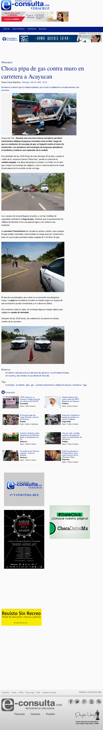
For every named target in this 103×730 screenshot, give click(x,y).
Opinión (31, 28)
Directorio (5, 693)
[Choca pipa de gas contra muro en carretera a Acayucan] (44, 134)
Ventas (14, 693)
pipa (28, 385)
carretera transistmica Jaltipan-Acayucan (53, 385)
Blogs (42, 28)
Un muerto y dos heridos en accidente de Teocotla (27, 376)
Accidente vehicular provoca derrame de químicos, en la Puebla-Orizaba (37, 373)
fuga (85, 385)
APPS (21, 693)
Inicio (6, 28)
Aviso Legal (30, 693)
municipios (10, 385)
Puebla (50, 714)
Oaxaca (35, 714)
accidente (20, 385)
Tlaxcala (19, 714)
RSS (38, 693)
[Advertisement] (22, 49)
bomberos (77, 385)
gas (32, 385)
